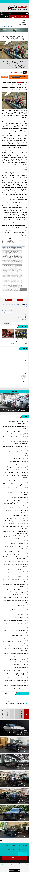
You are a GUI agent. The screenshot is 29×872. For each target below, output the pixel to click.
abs (18, 306)
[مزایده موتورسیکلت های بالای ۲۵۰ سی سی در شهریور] (8, 333)
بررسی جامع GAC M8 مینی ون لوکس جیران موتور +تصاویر (17, 784)
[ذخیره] (6, 26)
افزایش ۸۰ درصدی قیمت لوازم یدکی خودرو (16, 569)
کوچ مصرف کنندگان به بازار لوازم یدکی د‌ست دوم (15, 577)
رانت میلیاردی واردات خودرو (20, 667)
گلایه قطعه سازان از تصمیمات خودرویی (17, 628)
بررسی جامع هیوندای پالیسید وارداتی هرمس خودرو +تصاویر (17, 818)
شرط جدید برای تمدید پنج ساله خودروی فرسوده (15, 480)
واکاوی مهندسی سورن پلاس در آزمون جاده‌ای (15, 703)
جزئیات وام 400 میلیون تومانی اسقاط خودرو (16, 592)
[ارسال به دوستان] (2, 26)
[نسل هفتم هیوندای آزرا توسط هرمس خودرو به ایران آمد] (14, 728)
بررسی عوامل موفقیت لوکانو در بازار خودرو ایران (15, 562)
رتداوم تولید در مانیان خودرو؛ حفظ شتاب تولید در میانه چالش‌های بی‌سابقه (15, 674)
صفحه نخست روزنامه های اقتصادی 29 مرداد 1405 (14, 431)
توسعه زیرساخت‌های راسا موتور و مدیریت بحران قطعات (15, 611)
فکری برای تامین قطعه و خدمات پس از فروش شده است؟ (15, 489)
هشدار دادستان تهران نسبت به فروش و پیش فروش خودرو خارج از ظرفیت (15, 442)
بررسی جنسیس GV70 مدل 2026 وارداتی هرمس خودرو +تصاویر (16, 835)
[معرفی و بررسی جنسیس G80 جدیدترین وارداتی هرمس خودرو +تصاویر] (14, 762)
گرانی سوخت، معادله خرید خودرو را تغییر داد (16, 638)
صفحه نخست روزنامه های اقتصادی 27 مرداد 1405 (14, 500)
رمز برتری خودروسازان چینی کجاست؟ (18, 688)
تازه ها (7, 16)
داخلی (19, 24)
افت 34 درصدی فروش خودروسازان (18, 665)
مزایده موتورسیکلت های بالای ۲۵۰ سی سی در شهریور (8, 341)
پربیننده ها (3, 16)
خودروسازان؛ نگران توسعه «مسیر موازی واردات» (15, 467)
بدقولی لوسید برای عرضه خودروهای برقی (17, 662)
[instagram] (15, 16)
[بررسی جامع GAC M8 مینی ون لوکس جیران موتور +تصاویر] (14, 779)
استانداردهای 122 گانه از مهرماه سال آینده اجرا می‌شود (15, 632)
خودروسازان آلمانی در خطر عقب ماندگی (17, 595)
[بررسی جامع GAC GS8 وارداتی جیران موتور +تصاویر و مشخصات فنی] (14, 796)
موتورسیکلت (23, 24)
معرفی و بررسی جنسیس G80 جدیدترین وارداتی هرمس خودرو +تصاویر (15, 767)
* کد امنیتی (24, 373)
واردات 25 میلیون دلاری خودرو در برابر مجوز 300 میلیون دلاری (15, 547)
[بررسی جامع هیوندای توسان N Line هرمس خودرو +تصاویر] (14, 745)
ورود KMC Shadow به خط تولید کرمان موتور (15, 617)
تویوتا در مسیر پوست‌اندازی (20, 459)
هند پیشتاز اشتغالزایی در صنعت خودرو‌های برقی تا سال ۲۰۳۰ (15, 601)
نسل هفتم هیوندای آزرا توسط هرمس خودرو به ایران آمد (15, 427)
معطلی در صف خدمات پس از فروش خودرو (16, 518)
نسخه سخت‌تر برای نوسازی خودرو (18, 656)
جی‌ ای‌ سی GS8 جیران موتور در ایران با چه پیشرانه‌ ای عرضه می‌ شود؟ (15, 423)
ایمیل (25, 355)
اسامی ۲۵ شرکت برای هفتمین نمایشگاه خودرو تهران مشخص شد (15, 527)
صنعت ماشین (19, 82)
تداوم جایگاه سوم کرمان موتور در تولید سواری (16, 646)
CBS (21, 306)
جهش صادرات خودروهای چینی (19, 541)
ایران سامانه (11, 870)
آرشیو (1, 840)
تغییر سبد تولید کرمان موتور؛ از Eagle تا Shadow (15, 551)
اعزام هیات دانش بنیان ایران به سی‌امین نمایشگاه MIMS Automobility (15, 558)
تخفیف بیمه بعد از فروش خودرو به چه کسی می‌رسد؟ (15, 494)
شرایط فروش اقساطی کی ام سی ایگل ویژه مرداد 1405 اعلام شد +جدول (15, 537)
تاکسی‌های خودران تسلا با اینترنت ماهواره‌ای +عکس (15, 606)
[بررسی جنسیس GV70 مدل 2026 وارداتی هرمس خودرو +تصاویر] (14, 830)
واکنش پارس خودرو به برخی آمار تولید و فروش (15, 470)
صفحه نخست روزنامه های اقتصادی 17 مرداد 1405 (14, 685)
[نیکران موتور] (14, 30)
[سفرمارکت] (14, 77)
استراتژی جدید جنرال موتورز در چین (18, 659)
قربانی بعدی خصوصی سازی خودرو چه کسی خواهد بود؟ (15, 624)
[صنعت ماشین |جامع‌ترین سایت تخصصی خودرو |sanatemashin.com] (14, 8)
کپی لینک (6, 323)
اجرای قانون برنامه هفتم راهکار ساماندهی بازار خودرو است (15, 682)
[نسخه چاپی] (4, 26)
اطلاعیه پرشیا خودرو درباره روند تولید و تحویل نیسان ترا (15, 642)
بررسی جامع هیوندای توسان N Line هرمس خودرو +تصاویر (17, 750)
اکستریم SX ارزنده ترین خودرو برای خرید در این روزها (15, 581)
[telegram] (18, 16)
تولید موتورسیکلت (12, 304)
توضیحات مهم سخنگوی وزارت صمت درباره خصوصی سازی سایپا (15, 484)
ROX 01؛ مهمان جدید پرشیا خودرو (18, 497)
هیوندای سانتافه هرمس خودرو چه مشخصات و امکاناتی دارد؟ (15, 511)
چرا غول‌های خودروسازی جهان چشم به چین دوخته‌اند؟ (15, 565)
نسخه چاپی (22, 319)
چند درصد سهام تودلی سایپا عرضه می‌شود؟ (16, 456)
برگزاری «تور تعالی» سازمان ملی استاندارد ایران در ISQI (15, 447)
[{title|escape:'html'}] (14, 402)
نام (25, 351)
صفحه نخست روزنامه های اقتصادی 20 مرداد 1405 (14, 620)
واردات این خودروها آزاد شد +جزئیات (17, 464)
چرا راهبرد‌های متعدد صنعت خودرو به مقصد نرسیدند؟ (15, 573)
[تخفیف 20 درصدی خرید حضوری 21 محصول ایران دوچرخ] (21, 333)
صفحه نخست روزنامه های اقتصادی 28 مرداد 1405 (14, 473)
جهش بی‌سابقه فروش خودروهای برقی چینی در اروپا (14, 598)
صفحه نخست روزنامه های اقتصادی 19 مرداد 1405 (14, 653)
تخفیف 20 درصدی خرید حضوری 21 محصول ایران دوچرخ (21, 341)
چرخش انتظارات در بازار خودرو (19, 615)
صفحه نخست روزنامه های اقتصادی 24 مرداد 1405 (14, 589)
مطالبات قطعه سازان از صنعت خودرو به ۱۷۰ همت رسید (15, 452)
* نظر (25, 360)
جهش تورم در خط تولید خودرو (19, 515)
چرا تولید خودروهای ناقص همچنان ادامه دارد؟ (15, 521)
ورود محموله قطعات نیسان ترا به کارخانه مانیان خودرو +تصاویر (15, 585)
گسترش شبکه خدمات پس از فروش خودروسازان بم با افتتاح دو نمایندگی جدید (15, 504)
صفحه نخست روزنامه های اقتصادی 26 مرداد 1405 (14, 524)
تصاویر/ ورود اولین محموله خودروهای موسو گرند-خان (14, 410)
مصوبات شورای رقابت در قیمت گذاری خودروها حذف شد (15, 438)
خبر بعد (19, 300)
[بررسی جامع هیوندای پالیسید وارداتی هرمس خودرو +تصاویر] (14, 813)
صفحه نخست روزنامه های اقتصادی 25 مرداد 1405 (14, 554)
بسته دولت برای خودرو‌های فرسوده (18, 461)
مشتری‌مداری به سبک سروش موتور (18, 434)
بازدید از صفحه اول (20, 315)
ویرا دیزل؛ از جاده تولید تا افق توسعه (18, 508)
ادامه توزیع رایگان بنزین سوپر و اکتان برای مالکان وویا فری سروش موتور (15, 532)
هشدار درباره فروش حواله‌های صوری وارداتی (16, 678)
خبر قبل (9, 300)
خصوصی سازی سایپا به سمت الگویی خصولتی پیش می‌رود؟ (15, 476)
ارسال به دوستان (21, 317)
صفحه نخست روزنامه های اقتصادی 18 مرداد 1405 (14, 670)
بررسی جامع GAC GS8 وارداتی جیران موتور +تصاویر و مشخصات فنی (15, 801)
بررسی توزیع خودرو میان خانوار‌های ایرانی (17, 544)
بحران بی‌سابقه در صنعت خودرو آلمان (18, 635)
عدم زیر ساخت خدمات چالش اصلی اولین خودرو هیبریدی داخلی (15, 650)
